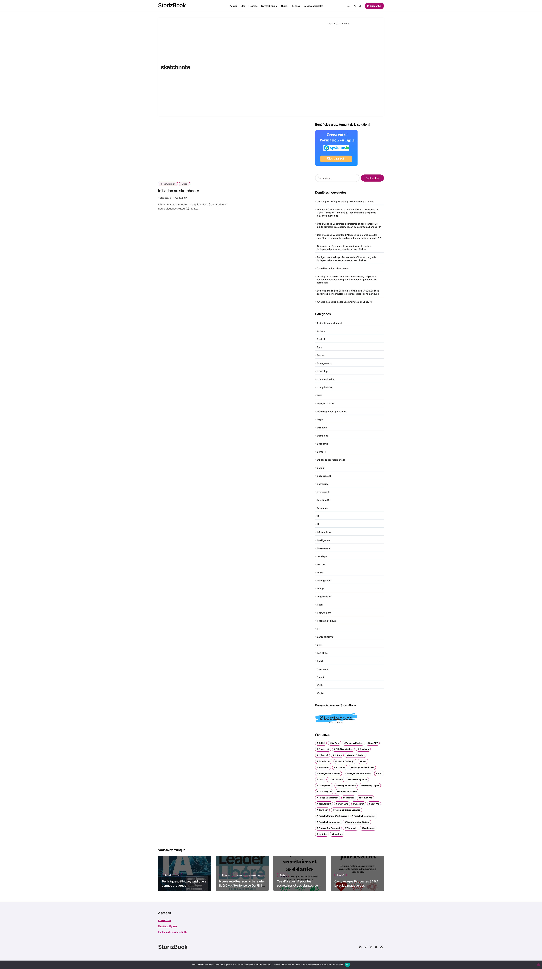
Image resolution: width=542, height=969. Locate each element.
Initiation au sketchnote (178, 190)
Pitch (320, 604)
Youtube (323, 834)
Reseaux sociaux (326, 620)
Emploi (320, 467)
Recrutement (324, 612)
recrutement (325, 804)
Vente (320, 693)
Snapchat (359, 804)
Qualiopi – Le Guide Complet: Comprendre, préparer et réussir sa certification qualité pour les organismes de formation (347, 279)
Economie (322, 443)
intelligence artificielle (363, 767)
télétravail (352, 828)
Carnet (320, 355)
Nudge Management (328, 797)
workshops (368, 828)
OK (347, 964)
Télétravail (322, 669)
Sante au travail (325, 636)
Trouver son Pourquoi (329, 828)
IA (318, 516)
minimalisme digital (347, 791)
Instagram (341, 767)
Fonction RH (323, 500)
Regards (253, 6)
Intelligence (323, 540)
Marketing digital (370, 785)
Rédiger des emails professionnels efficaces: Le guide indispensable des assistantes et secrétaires (346, 259)
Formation (322, 508)
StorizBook (172, 5)
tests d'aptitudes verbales (347, 810)
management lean (347, 785)
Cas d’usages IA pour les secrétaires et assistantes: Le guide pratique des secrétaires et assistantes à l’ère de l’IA (349, 225)
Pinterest (349, 797)
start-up (375, 804)
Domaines (322, 435)
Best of (321, 339)
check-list (324, 749)
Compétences (324, 387)
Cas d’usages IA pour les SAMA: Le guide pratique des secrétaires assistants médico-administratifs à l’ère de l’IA (349, 236)
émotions (338, 834)
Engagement (324, 475)
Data (319, 395)
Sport (320, 661)
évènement (323, 492)
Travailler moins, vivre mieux (333, 268)
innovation (324, 767)
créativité (323, 755)
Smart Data (343, 804)
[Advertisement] (353, 68)
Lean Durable (336, 779)
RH (318, 628)
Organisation (324, 596)
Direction (322, 427)
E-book (296, 6)
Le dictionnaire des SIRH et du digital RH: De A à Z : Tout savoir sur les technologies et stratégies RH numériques (348, 292)
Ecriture (321, 451)
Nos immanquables (313, 6)
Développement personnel (331, 411)
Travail (320, 677)
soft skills (322, 653)
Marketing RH (325, 791)
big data (335, 743)
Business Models (354, 743)
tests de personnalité (364, 816)
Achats (321, 331)
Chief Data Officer (344, 749)
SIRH (319, 644)
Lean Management (358, 779)
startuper (323, 810)
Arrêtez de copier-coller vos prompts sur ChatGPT (345, 301)
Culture (338, 755)
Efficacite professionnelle (331, 459)
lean (321, 779)
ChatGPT (373, 743)
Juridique (322, 556)
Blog (243, 6)
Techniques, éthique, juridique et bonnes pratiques (345, 201)
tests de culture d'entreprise (333, 816)
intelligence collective (329, 773)
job (379, 773)
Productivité (366, 797)
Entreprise (322, 484)
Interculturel (324, 548)
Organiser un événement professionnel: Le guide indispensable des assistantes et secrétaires (344, 248)
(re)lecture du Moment (329, 323)
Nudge (320, 588)
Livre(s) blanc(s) (269, 6)
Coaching (322, 371)
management (325, 785)
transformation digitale (357, 822)
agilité (322, 743)
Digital (320, 419)
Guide (284, 6)
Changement (324, 363)
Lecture (321, 564)
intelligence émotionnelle (359, 773)
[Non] (538, 964)
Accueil (233, 6)
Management (324, 580)
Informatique (324, 532)
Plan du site (164, 920)
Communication (168, 184)
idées (363, 761)
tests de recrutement (329, 822)
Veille (320, 685)
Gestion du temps (346, 761)
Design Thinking (326, 403)
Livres (184, 184)
